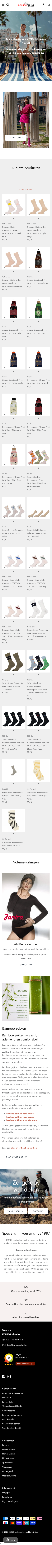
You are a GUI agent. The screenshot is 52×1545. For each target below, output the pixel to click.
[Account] (43, 5)
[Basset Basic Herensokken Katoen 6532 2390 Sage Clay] (13, 770)
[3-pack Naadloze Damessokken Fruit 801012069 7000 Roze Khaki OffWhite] (38, 455)
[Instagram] (9, 1376)
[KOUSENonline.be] (26, 4)
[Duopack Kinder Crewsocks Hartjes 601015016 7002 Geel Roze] (13, 205)
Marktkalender (8, 1419)
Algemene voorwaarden (12, 1393)
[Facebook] (3, 1376)
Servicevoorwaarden (11, 1423)
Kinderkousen (8, 1458)
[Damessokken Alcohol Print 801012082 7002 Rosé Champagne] (13, 455)
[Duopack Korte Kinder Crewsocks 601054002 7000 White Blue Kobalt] (13, 558)
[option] (26, 46)
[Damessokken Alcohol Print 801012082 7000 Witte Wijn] (13, 405)
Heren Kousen (8, 1453)
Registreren (7, 1497)
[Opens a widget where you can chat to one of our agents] (10, 1540)
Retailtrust (34, 1532)
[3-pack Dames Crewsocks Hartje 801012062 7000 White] (13, 508)
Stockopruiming (9, 1475)
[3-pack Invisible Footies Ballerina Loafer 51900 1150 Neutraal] (38, 508)
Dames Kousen (8, 1449)
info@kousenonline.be (17, 1345)
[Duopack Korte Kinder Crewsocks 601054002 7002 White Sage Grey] (38, 558)
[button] (21, 144)
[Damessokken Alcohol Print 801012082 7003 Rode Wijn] (38, 405)
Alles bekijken (26, 189)
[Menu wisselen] (3, 5)
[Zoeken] (9, 5)
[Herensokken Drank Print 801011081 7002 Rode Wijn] (13, 308)
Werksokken (7, 1467)
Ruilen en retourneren (12, 1415)
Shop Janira (26, 964)
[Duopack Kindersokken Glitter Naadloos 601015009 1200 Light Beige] (38, 205)
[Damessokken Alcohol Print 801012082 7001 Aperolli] (38, 358)
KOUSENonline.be (15, 1532)
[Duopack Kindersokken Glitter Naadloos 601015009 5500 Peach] (13, 258)
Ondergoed (7, 1471)
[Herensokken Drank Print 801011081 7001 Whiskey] (38, 258)
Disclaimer (6, 1397)
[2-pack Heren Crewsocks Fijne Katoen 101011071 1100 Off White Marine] (38, 608)
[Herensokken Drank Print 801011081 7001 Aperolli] (13, 358)
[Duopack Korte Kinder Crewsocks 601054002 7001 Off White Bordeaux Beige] (13, 608)
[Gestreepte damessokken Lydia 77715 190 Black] (13, 820)
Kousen (5, 1445)
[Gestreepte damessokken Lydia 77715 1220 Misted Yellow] (38, 770)
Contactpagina (8, 1410)
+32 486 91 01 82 (14, 1339)
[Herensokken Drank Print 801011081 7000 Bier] (38, 308)
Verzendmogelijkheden (12, 1406)
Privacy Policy (8, 1401)
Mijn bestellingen (10, 1501)
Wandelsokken (15, 1211)
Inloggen (6, 1492)
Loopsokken (38, 1211)
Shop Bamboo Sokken (17, 1157)
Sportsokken (7, 1462)
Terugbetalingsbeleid (11, 1428)
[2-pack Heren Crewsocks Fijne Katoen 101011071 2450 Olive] (13, 661)
